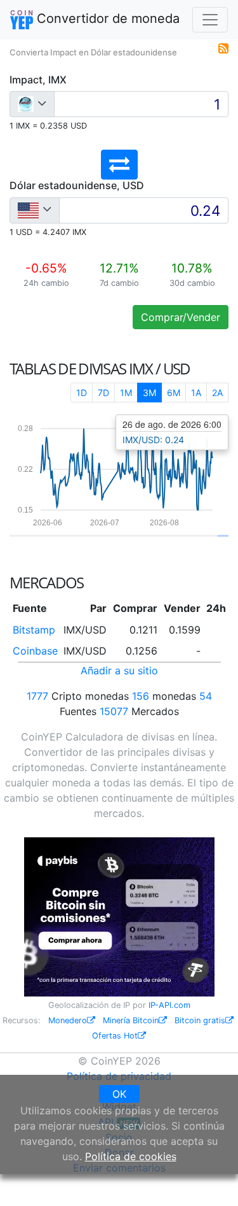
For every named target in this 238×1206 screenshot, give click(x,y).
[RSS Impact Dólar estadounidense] (223, 47)
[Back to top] (210, 1178)
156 (140, 696)
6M (173, 392)
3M (149, 392)
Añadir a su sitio (119, 670)
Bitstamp (34, 629)
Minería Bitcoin (131, 1020)
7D (103, 392)
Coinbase (35, 650)
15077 (114, 711)
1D (81, 392)
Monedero (67, 1020)
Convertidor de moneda (106, 18)
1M (126, 392)
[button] (119, 165)
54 (205, 696)
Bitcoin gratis (200, 1020)
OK (119, 1094)
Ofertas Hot (115, 1035)
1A (196, 392)
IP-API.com (169, 1005)
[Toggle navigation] (210, 19)
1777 (37, 696)
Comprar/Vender (180, 317)
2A (217, 392)
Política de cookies (130, 1156)
